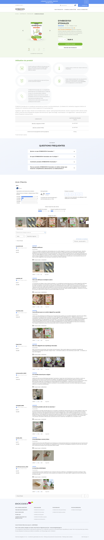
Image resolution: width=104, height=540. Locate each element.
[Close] (86, 2)
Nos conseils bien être (21, 507)
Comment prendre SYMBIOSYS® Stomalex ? (43, 161)
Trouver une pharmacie (70, 47)
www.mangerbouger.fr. (56, 527)
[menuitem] (59, 9)
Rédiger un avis (73, 25)
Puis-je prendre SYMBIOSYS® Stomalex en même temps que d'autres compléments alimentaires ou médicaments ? (48, 167)
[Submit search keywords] (60, 5)
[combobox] (66, 5)
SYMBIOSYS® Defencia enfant (59, 512)
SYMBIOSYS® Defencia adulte (40, 516)
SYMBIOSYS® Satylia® (38, 514)
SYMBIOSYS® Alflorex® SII (39, 519)
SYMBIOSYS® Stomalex (39, 512)
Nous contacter (19, 512)
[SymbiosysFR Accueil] (20, 9)
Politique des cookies (67, 536)
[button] (84, 5)
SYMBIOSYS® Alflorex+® (39, 509)
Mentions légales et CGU (21, 536)
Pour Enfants (56, 507)
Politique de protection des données (52, 536)
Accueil (17, 13)
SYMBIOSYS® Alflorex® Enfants (59, 509)
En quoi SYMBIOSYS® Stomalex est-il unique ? (44, 156)
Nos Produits (23, 13)
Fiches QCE (18, 514)
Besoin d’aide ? (20, 5)
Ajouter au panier (70, 44)
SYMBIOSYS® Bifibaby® (76, 509)
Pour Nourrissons (76, 507)
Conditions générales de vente (35, 536)
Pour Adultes (30, 13)
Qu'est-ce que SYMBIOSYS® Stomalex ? (42, 151)
